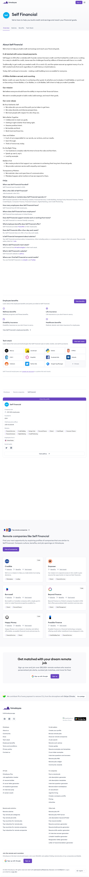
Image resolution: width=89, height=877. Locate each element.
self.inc (21, 254)
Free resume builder (55, 821)
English (81, 871)
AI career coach (8, 793)
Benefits (17, 569)
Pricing (51, 799)
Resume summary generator (58, 824)
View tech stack (79, 341)
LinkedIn (25, 260)
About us (6, 730)
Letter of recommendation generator (61, 843)
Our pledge (81, 696)
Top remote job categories (11, 814)
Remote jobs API (54, 811)
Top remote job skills (9, 818)
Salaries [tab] (14, 28)
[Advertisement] (44, 38)
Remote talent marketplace (58, 786)
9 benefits (21, 226)
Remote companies (18, 392)
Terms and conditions (10, 746)
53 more (76, 364)
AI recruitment (53, 790)
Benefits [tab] (21, 28)
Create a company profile (57, 796)
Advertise (52, 802)
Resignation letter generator (58, 839)
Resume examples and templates (59, 749)
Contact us (6, 752)
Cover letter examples (56, 752)
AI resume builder (8, 780)
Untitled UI (61, 870)
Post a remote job (54, 774)
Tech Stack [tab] (29, 28)
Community (7, 733)
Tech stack (27, 569)
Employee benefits (9, 743)
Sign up (54, 676)
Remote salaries (8, 811)
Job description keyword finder (59, 818)
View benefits (80, 301)
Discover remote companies (58, 737)
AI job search (53, 740)
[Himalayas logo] (10, 2)
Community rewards (55, 765)
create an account (28, 371)
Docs (4, 737)
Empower (52, 566)
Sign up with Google (41, 676)
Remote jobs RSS (54, 758)
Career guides (53, 746)
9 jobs (81, 588)
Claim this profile (44, 399)
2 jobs (38, 616)
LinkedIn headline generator (58, 836)
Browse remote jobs (55, 733)
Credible (8, 566)
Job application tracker (10, 777)
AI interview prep (8, 790)
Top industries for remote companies (15, 830)
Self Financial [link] (32, 392)
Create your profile (55, 730)
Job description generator (57, 777)
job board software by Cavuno (44, 870)
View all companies (11, 549)
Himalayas (6, 392)
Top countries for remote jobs (12, 821)
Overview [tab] (6, 28)
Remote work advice (55, 743)
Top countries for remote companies (15, 827)
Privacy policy (7, 749)
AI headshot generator (10, 786)
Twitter (33, 260)
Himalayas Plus (8, 774)
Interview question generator (58, 783)
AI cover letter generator (11, 783)
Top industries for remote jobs (12, 824)
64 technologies (19, 247)
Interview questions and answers (59, 755)
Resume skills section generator (59, 830)
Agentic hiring (53, 793)
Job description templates (57, 780)
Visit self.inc (43, 454)
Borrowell (9, 594)
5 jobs (38, 560)
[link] (7, 392)
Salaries (8, 569)
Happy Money (10, 622)
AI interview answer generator (59, 833)
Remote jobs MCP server (57, 814)
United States (10, 440)
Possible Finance (55, 622)
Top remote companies (19, 530)
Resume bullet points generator (59, 827)
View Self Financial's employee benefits (16, 330)
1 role (14, 241)
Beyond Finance (54, 594)
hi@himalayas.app (9, 713)
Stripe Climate (69, 696)
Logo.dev (14, 872)
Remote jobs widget (55, 761)
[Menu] (84, 2)
